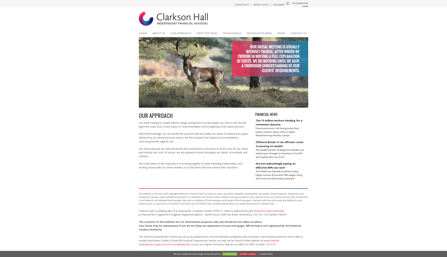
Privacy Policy (261, 4)
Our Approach (180, 33)
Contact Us (298, 33)
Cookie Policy (242, 4)
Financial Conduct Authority (269, 211)
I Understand (229, 253)
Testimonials (232, 33)
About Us (158, 33)
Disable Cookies (248, 253)
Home (143, 33)
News (281, 33)
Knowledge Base (259, 33)
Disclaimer (278, 4)
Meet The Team (207, 33)
